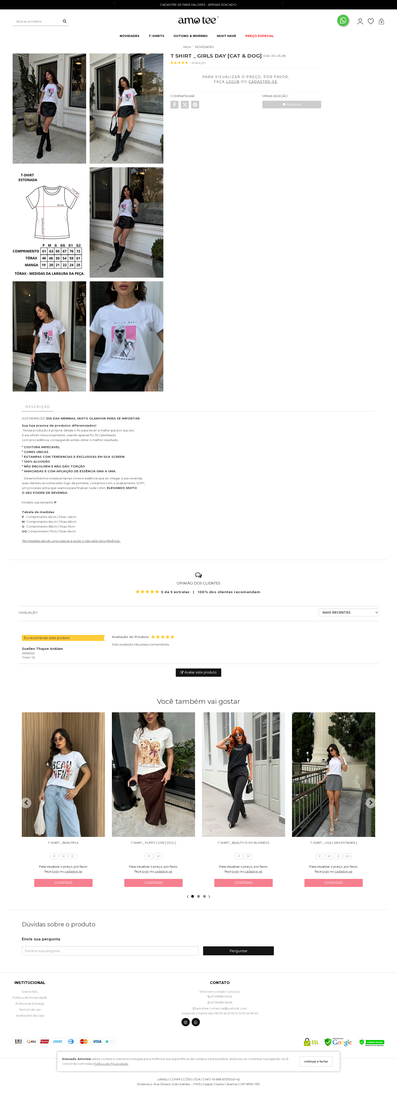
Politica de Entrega (30, 1003)
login (55, 871)
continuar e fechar (316, 1061)
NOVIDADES (129, 36)
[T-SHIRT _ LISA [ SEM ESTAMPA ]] (333, 774)
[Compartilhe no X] (185, 105)
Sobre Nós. (30, 991)
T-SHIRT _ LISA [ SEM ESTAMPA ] (333, 842)
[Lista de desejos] (373, 21)
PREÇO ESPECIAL (259, 36)
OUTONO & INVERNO (190, 36)
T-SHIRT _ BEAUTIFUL (63, 842)
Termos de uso (30, 1009)
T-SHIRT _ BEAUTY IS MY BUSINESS (243, 842)
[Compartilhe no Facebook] (174, 105)
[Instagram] (185, 1023)
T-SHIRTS (156, 36)
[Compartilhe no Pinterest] (195, 105)
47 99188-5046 (221, 996)
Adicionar (293, 104)
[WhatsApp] (195, 1023)
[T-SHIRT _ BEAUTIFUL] (63, 774)
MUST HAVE (226, 36)
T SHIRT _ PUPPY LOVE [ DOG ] (153, 842)
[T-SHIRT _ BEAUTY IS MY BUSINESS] (243, 774)
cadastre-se (73, 871)
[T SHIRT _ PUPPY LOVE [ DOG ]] (153, 774)
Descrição (37, 407)
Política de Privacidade (111, 1063)
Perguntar (238, 951)
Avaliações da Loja (30, 1015)
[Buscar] (64, 21)
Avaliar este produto (200, 672)
